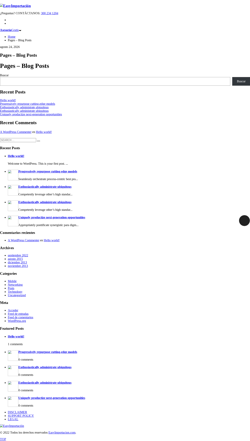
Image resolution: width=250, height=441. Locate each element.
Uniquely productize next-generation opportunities (31, 114)
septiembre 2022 (18, 255)
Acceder (13, 310)
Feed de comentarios (20, 317)
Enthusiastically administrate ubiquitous (24, 107)
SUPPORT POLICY (21, 415)
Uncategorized (17, 295)
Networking (15, 284)
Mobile (12, 281)
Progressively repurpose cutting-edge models (27, 103)
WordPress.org (17, 320)
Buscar (4, 75)
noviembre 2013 (18, 266)
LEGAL (13, 419)
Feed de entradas (18, 313)
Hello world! (8, 100)
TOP (3, 439)
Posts (11, 288)
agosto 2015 (15, 258)
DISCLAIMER (17, 412)
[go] (38, 141)
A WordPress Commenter (15, 132)
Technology (15, 291)
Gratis (9, 30)
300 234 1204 (49, 13)
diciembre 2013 (17, 262)
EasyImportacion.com (61, 432)
